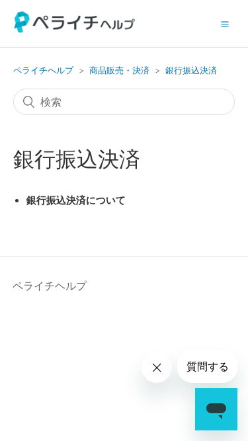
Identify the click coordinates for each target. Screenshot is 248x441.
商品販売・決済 (119, 70)
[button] (225, 24)
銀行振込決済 (191, 70)
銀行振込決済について (76, 200)
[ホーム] (75, 29)
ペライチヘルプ (43, 70)
